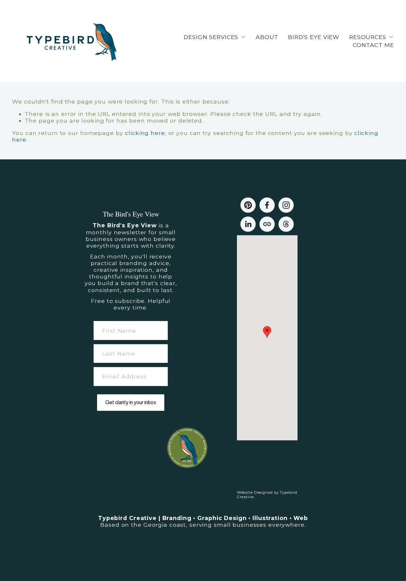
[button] (267, 332)
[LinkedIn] (248, 224)
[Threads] (286, 224)
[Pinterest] (248, 205)
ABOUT (267, 37)
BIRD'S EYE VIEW (313, 37)
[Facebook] (267, 205)
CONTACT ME (373, 45)
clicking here (145, 133)
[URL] (267, 224)
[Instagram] (286, 205)
